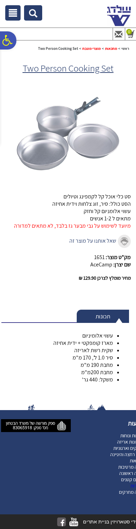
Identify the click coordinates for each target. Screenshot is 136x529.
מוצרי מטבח (91, 48)
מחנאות (111, 48)
